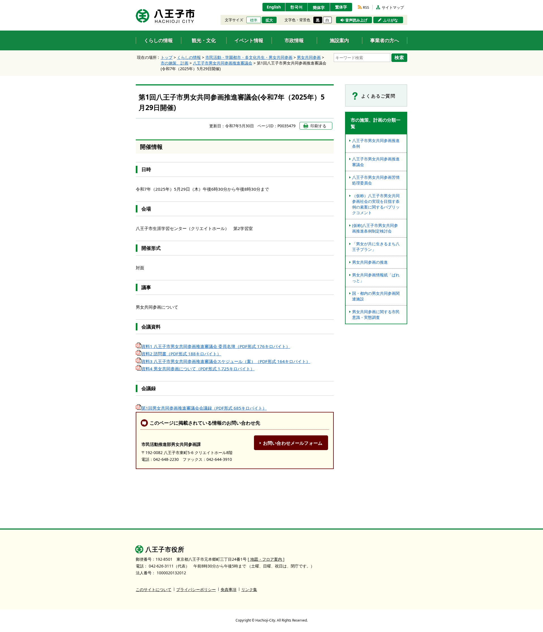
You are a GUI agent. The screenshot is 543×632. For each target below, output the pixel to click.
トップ (167, 57)
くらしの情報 (189, 57)
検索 (399, 57)
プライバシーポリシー (196, 589)
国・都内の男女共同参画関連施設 (376, 296)
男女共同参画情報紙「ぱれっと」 (376, 277)
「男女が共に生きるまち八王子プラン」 (376, 246)
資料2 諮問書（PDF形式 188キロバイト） (181, 353)
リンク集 (249, 589)
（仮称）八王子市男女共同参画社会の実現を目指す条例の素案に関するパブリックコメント (376, 204)
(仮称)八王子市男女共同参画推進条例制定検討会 (375, 228)
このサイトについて (153, 589)
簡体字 (319, 7)
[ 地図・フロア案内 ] (266, 559)
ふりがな (390, 20)
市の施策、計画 (174, 63)
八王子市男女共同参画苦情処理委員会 (376, 180)
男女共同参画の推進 (370, 262)
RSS (366, 7)
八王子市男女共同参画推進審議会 (222, 63)
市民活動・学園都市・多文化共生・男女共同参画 (248, 57)
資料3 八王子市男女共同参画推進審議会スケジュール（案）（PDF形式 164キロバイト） (225, 361)
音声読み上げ (356, 20)
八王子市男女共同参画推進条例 (376, 143)
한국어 (296, 7)
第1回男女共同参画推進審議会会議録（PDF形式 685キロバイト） (204, 408)
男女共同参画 (309, 57)
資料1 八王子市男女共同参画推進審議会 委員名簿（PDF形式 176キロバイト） (215, 346)
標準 (253, 20)
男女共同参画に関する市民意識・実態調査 (376, 314)
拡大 (269, 20)
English (274, 7)
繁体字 (341, 7)
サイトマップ (393, 7)
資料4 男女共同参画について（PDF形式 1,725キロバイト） (198, 368)
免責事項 (228, 589)
